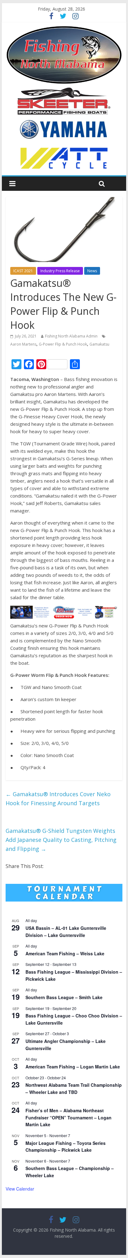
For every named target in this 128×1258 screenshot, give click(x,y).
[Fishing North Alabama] (64, 28)
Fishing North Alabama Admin (71, 336)
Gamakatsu (99, 344)
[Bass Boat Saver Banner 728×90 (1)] (64, 609)
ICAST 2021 (23, 270)
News (92, 270)
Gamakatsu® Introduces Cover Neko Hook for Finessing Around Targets (58, 798)
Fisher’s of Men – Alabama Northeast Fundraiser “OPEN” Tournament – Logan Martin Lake (68, 1117)
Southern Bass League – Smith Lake (64, 997)
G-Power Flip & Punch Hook (63, 344)
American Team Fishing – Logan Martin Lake (72, 1066)
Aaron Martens (23, 344)
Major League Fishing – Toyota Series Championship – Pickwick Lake (65, 1146)
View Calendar (20, 1189)
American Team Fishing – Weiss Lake (64, 953)
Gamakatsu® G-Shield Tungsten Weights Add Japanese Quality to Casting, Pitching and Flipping (61, 839)
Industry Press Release (60, 270)
